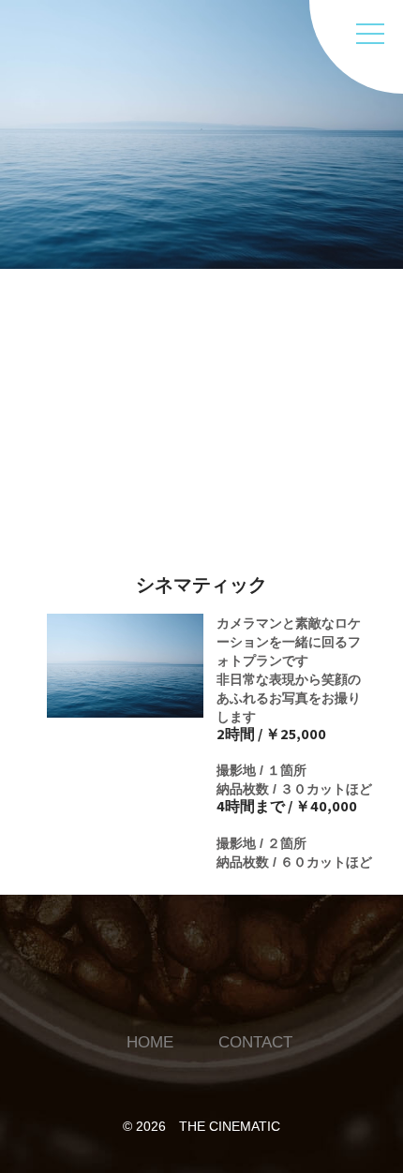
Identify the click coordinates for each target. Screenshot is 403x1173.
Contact (218, 361)
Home (205, 312)
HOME (150, 1042)
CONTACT (255, 1042)
